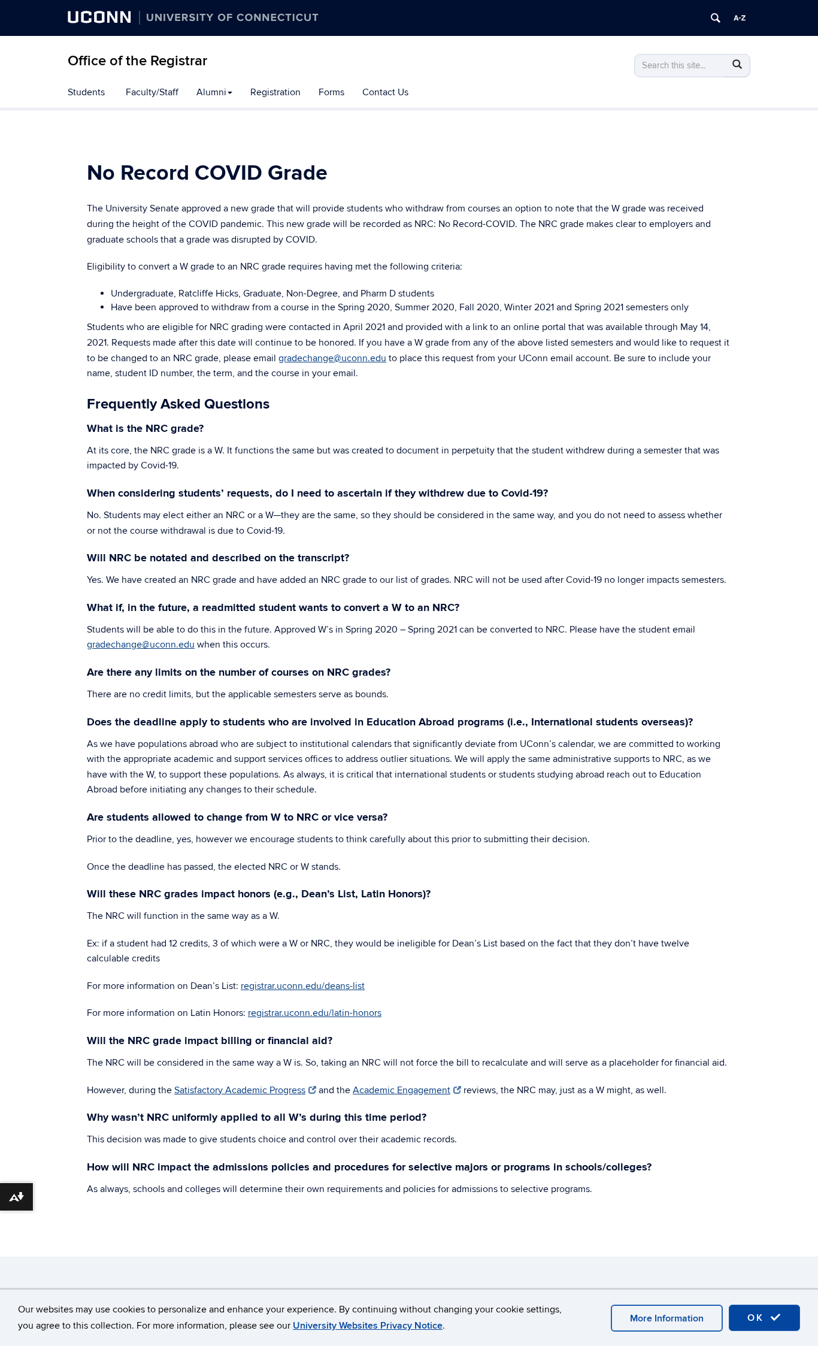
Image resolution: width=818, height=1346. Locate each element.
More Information (667, 1318)
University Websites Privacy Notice (368, 1326)
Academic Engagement (401, 1090)
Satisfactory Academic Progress (239, 1090)
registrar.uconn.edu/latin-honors (314, 1013)
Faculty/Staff (152, 92)
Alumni (211, 92)
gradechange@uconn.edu (332, 358)
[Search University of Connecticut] (715, 18)
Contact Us (385, 92)
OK (757, 1318)
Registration (275, 92)
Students (86, 92)
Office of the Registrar (137, 60)
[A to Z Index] (739, 18)
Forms (331, 92)
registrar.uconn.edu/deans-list (303, 986)
